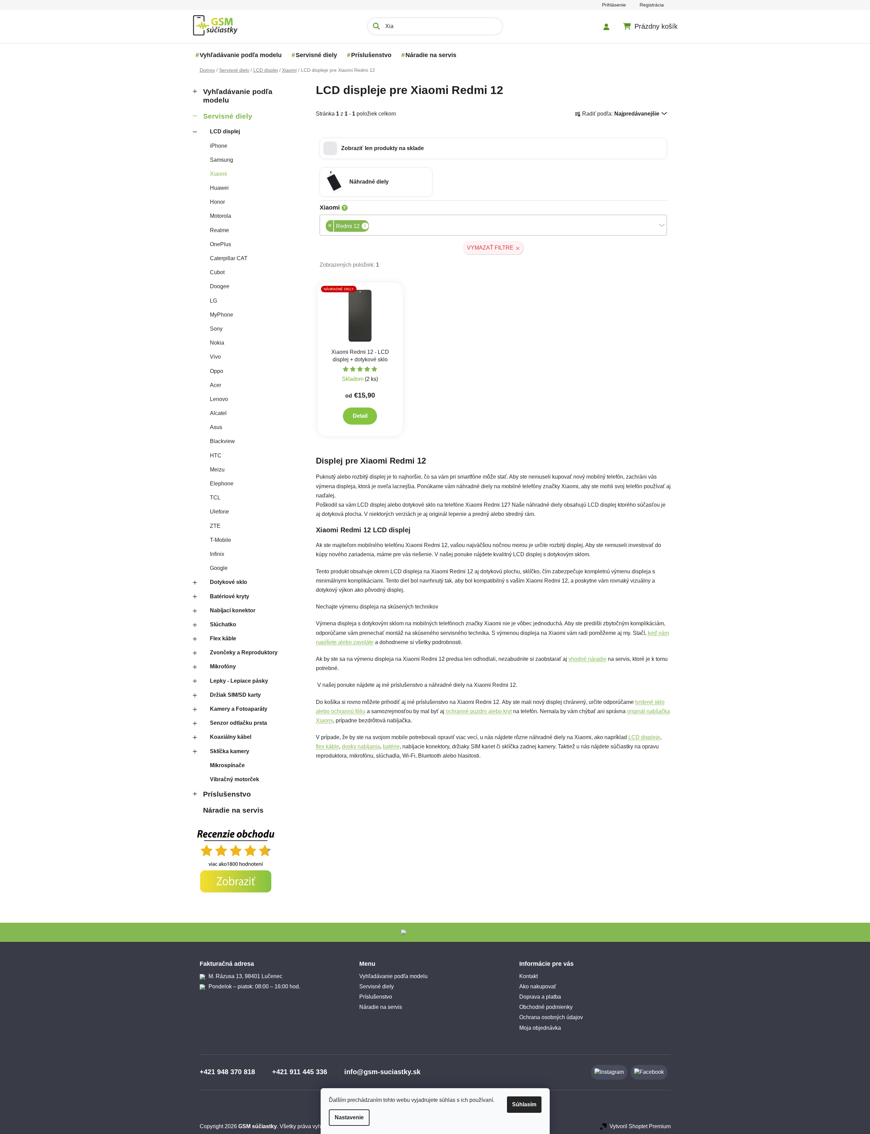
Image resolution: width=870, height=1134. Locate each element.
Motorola (220, 216)
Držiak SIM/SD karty (235, 695)
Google (219, 568)
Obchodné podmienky (546, 1007)
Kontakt (528, 976)
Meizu (217, 469)
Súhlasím (524, 1104)
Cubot (217, 272)
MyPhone (221, 315)
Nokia (217, 343)
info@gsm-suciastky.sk (382, 1072)
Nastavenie (349, 1117)
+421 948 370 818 (227, 1072)
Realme (219, 230)
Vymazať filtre (490, 248)
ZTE (215, 526)
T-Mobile (220, 540)
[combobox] (493, 225)
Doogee (219, 286)
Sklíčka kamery (229, 751)
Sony (216, 329)
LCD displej (225, 131)
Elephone (221, 483)
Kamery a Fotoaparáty (238, 709)
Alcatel (218, 413)
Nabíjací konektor (232, 610)
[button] (493, 148)
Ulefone (219, 512)
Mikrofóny (223, 666)
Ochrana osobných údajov (551, 1017)
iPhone (218, 146)
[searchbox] (371, 227)
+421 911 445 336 (299, 1072)
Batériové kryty (229, 596)
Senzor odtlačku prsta (238, 723)
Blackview (222, 441)
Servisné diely (227, 116)
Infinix (217, 554)
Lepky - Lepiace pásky (239, 681)
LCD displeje (644, 737)
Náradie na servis (233, 810)
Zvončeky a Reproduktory (244, 652)
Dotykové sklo (228, 582)
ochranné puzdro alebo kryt (479, 711)
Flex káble (223, 638)
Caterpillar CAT (228, 258)
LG (213, 301)
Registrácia (652, 5)
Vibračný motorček (234, 779)
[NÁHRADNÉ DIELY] (360, 315)
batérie (391, 746)
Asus (216, 427)
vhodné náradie (587, 659)
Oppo (216, 371)
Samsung (221, 160)
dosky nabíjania (361, 746)
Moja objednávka (540, 1028)
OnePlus (220, 244)
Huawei (219, 188)
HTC (216, 455)
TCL (215, 498)
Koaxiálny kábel (230, 737)
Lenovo (219, 399)
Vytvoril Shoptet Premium (640, 1126)
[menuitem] (241, 55)
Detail (360, 416)
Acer (215, 385)
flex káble (327, 746)
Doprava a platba (540, 997)
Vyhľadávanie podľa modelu (237, 96)
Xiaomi (218, 174)
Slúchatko (223, 624)
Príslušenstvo (227, 794)
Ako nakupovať (537, 986)
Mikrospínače (227, 765)
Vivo (215, 357)
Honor (217, 202)
